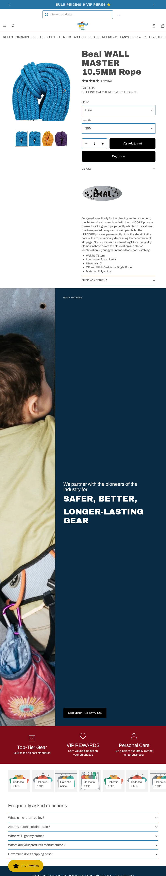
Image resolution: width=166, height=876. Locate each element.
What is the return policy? (26, 817)
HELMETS (64, 37)
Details (86, 168)
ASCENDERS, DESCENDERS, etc (95, 37)
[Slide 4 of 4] (61, 138)
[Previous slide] (9, 4)
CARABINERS (25, 37)
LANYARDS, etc (130, 37)
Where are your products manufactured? (36, 845)
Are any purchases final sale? (29, 826)
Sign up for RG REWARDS (85, 712)
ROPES (8, 37)
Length (86, 120)
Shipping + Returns (94, 280)
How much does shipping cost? (30, 854)
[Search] (13, 25)
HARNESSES (46, 37)
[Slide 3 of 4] (48, 138)
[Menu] (4, 26)
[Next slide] (153, 4)
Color (85, 102)
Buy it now (118, 156)
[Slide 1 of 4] (21, 138)
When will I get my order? (26, 836)
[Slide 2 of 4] (34, 138)
